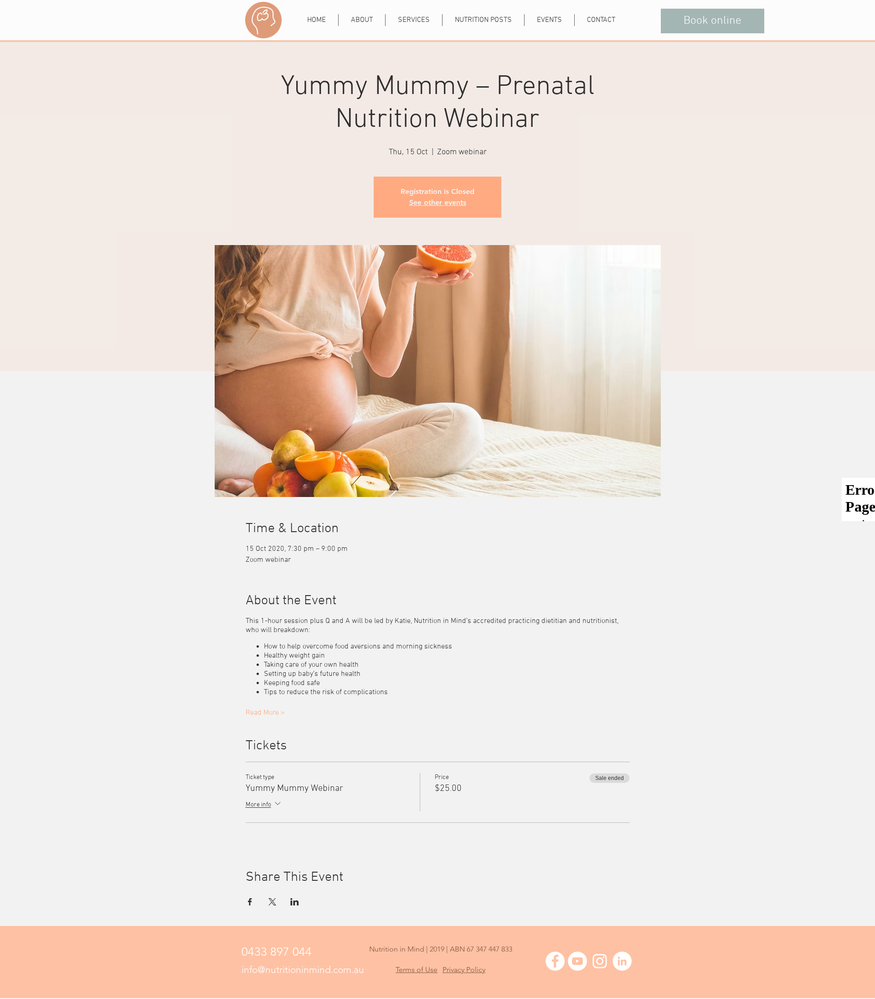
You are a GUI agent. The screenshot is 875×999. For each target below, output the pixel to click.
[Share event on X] (272, 901)
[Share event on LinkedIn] (294, 901)
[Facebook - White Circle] (555, 961)
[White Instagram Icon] (599, 961)
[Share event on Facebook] (250, 901)
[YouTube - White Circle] (577, 961)
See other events (437, 202)
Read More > (265, 712)
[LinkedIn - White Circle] (622, 961)
